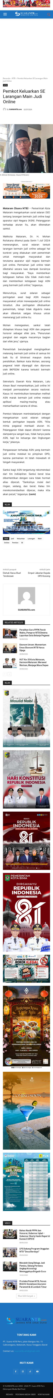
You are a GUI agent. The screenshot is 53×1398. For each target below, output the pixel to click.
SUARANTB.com (15, 109)
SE (22, 543)
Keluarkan (21, 538)
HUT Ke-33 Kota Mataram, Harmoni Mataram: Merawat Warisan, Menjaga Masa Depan (33, 662)
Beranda (6, 78)
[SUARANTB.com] (5, 109)
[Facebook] (15, 117)
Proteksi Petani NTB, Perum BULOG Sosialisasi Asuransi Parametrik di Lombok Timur (33, 1284)
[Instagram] (23, 1371)
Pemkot (15, 543)
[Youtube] (37, 1371)
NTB (13, 78)
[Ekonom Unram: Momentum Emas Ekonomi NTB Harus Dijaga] (10, 648)
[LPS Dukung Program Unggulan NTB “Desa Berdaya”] (10, 1252)
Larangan (31, 538)
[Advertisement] (26, 46)
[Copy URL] (35, 117)
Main (40, 538)
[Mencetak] (29, 117)
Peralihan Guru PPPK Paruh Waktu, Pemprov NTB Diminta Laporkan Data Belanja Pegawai (34, 633)
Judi (12, 538)
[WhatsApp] (22, 117)
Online (6, 543)
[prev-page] (5, 674)
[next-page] (9, 674)
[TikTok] (30, 1371)
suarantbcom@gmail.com (27, 1351)
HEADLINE (7, 637)
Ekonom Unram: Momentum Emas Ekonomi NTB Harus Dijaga (32, 648)
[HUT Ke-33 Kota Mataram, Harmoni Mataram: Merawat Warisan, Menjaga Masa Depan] (10, 663)
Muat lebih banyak (25, 1296)
